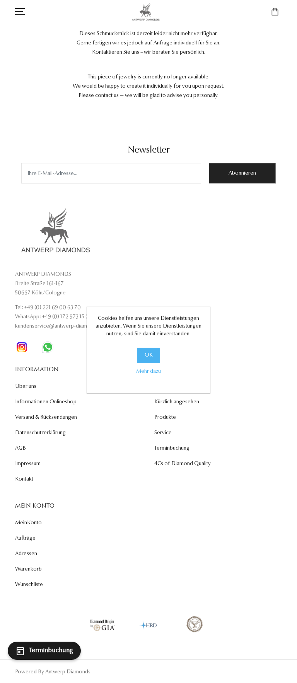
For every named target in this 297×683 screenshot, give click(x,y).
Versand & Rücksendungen (46, 417)
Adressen (26, 554)
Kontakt (24, 479)
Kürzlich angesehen (176, 402)
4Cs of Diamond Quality (182, 464)
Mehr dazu (148, 371)
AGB (20, 448)
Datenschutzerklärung (40, 433)
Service (163, 433)
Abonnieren (242, 173)
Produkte (165, 417)
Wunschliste (29, 585)
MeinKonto (28, 523)
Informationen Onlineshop (46, 402)
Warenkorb (28, 569)
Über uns (25, 386)
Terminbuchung (171, 448)
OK (149, 355)
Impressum (28, 464)
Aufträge (25, 538)
